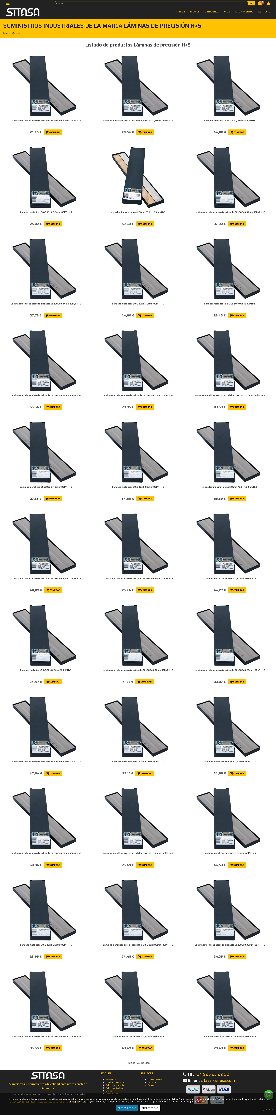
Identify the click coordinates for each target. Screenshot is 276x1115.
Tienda (180, 12)
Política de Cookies (114, 1087)
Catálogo (152, 1085)
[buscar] (251, 3)
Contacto (264, 12)
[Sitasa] (23, 12)
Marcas (195, 12)
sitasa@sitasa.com (218, 1080)
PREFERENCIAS (150, 1108)
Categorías (212, 12)
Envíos (109, 1090)
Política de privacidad (115, 1085)
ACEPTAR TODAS (127, 1108)
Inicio (6, 33)
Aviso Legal (111, 1079)
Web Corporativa (155, 1079)
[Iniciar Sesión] (270, 4)
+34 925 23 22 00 (212, 1074)
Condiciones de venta (115, 1082)
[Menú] (9, 4)
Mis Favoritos (244, 12)
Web (227, 12)
